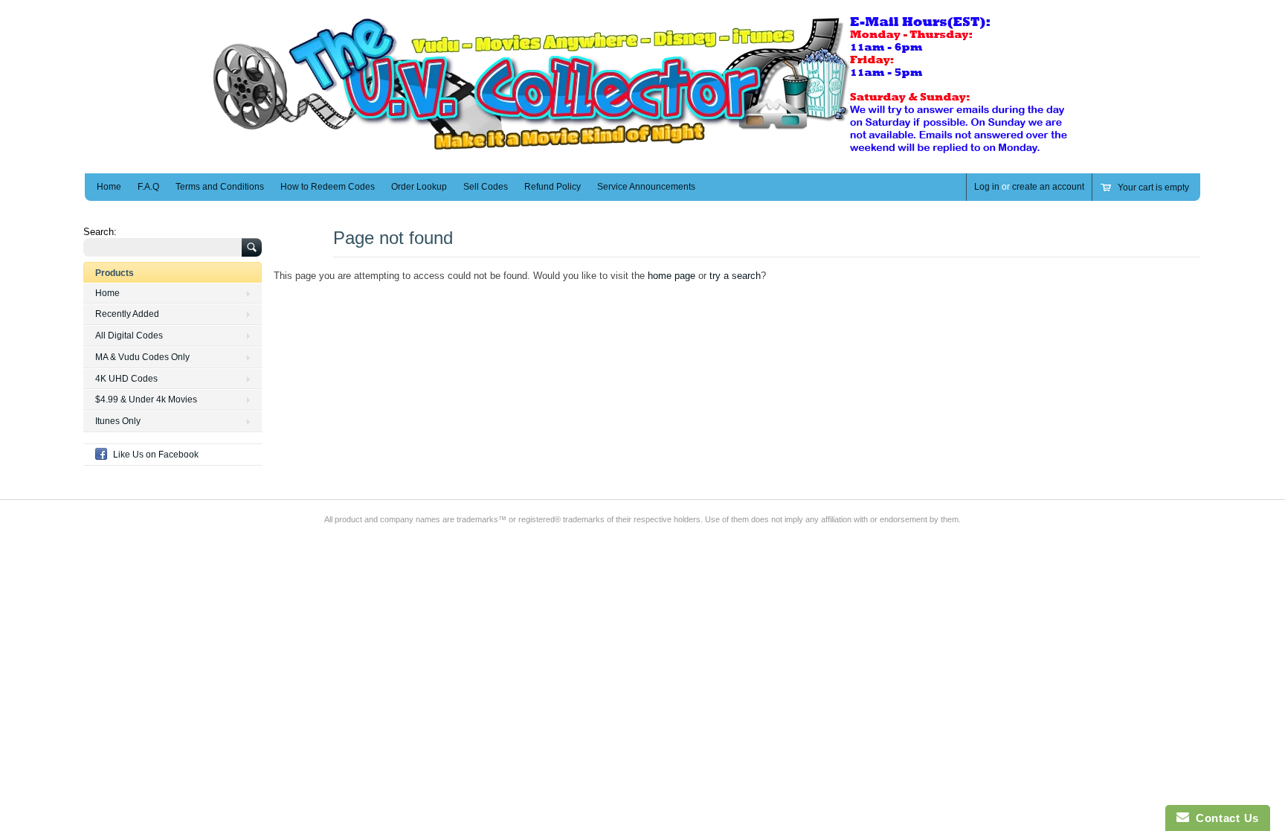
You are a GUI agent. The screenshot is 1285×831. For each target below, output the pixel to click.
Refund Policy (552, 187)
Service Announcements (646, 187)
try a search (735, 275)
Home (109, 187)
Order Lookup (419, 187)
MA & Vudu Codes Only (142, 357)
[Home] (642, 151)
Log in (986, 187)
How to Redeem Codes (327, 187)
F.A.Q (148, 187)
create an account (1048, 187)
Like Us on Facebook (156, 454)
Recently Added (127, 314)
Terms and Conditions (219, 187)
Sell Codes (485, 187)
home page (671, 275)
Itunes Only (118, 421)
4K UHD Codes (126, 378)
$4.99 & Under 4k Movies (146, 399)
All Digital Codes (129, 335)
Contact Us (1224, 818)
